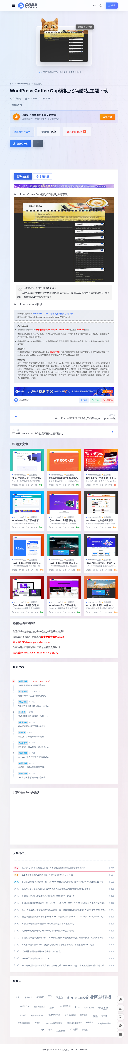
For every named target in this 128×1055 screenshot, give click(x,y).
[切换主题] (94, 5)
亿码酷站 (24, 400)
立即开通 (107, 116)
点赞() (109, 400)
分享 (85, 400)
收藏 (97, 400)
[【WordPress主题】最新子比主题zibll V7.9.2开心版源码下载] (64, 545)
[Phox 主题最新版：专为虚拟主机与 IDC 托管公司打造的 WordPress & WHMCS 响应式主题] (27, 460)
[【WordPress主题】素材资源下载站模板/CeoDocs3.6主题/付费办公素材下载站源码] (27, 545)
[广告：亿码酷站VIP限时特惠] (64, 186)
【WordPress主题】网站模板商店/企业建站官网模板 (63, 522)
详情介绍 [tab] (24, 176)
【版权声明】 (55, 352)
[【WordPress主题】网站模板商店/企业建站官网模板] (64, 502)
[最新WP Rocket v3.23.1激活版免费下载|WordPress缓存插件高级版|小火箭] (64, 460)
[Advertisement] (64, 819)
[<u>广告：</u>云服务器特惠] (64, 391)
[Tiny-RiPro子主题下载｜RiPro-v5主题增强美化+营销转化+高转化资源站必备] (101, 460)
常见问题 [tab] (44, 176)
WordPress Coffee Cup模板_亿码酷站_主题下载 (52, 313)
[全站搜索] (100, 5)
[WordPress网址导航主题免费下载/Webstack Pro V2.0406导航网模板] (64, 587)
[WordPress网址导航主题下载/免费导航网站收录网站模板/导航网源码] (27, 502)
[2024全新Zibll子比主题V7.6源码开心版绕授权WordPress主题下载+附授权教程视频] (101, 587)
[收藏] (38, 143)
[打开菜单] (13, 5)
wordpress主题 (23, 83)
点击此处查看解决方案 (52, 636)
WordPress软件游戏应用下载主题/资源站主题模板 (100, 522)
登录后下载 (22, 143)
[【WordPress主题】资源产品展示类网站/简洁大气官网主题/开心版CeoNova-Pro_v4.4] (101, 545)
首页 (11, 83)
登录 (113, 5)
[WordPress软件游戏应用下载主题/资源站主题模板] (101, 502)
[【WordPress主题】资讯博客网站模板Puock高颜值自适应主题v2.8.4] (27, 587)
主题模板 (33, 474)
